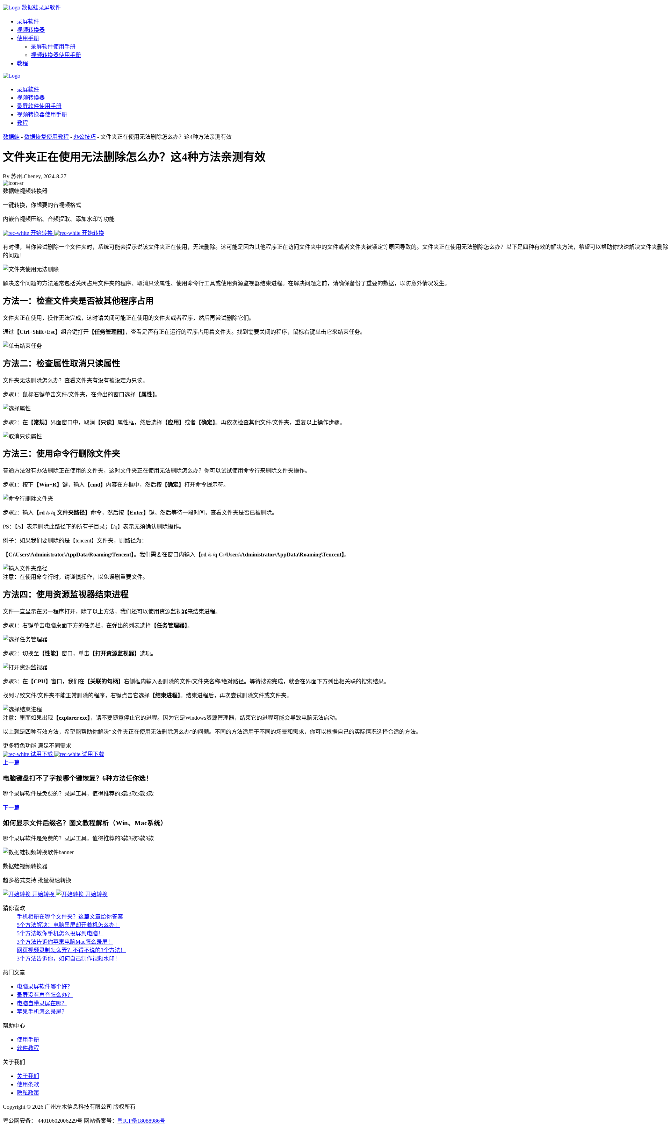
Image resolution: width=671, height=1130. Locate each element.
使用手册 (28, 38)
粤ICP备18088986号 (141, 1121)
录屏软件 (28, 21)
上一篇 (11, 762)
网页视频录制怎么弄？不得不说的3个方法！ (71, 950)
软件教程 (28, 1048)
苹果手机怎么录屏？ (42, 1012)
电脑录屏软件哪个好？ (45, 986)
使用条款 (28, 1084)
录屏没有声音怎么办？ (45, 995)
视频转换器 (31, 30)
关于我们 (28, 1076)
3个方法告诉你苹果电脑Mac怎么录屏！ (65, 942)
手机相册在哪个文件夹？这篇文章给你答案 (70, 917)
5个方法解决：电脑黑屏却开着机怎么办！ (68, 925)
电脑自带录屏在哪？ (42, 1003)
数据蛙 (11, 137)
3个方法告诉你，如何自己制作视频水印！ (68, 959)
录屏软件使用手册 (53, 47)
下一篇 (11, 808)
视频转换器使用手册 (56, 55)
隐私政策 (28, 1093)
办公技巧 (84, 137)
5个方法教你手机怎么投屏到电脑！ (60, 933)
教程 (22, 63)
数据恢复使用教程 (46, 137)
